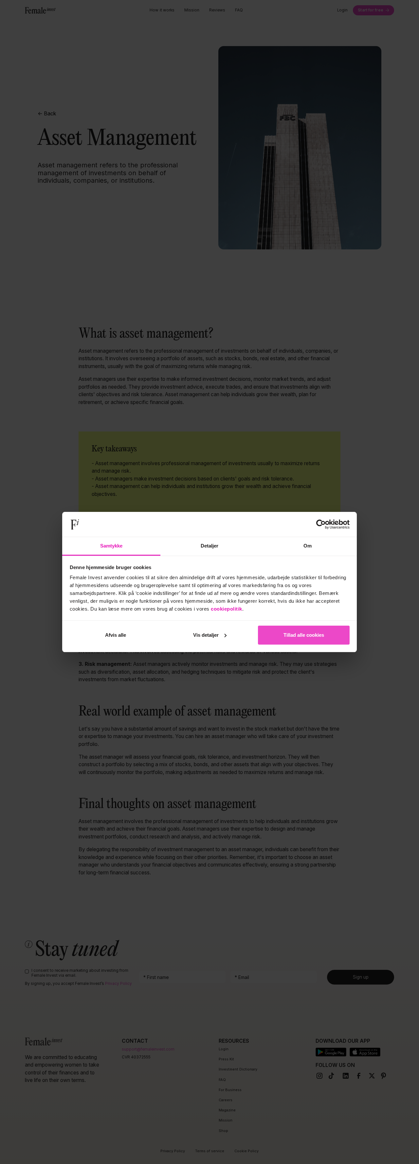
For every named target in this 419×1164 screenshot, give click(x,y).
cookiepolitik (226, 609)
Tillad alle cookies (303, 635)
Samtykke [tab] (111, 545)
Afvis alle (115, 635)
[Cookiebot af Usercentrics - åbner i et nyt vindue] (321, 524)
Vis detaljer (206, 635)
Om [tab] (307, 545)
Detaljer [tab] (210, 545)
